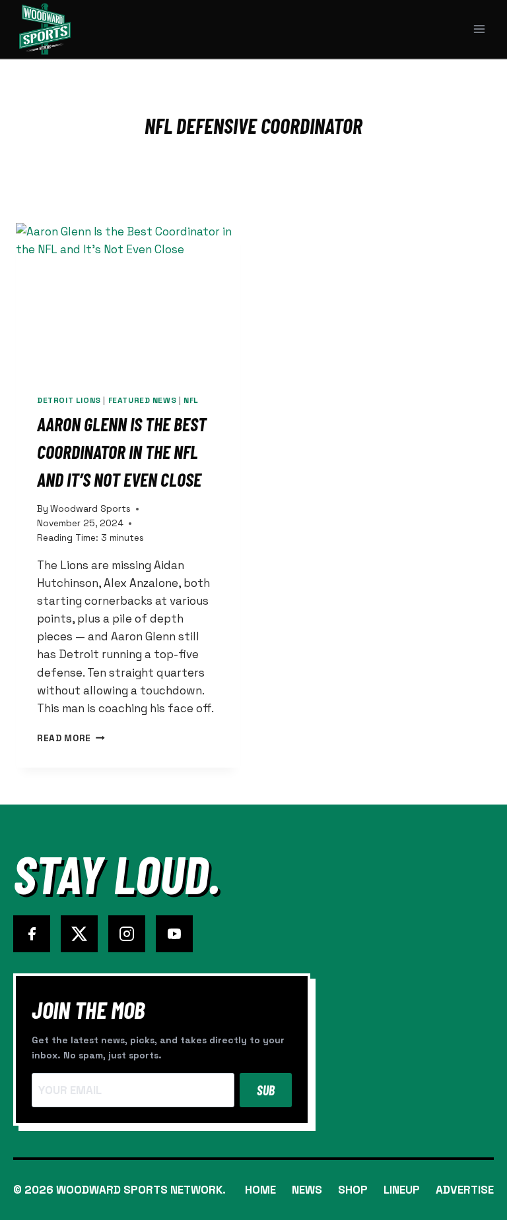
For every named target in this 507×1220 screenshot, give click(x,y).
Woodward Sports (90, 508)
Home (260, 1189)
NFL (191, 400)
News (307, 1189)
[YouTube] (174, 933)
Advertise (465, 1189)
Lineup (402, 1189)
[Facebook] (31, 933)
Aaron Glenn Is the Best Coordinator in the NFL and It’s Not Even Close (122, 452)
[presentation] (128, 298)
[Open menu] (479, 28)
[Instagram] (126, 933)
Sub (266, 1090)
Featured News (142, 400)
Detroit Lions (69, 400)
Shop (353, 1189)
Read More (71, 738)
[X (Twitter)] (79, 933)
